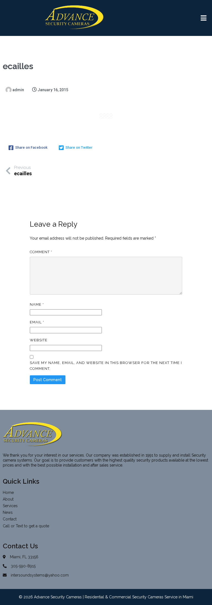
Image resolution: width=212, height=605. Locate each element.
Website (38, 340)
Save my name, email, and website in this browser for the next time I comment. (106, 366)
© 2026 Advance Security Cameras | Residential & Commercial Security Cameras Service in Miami (106, 597)
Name (37, 304)
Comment (41, 252)
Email (37, 322)
